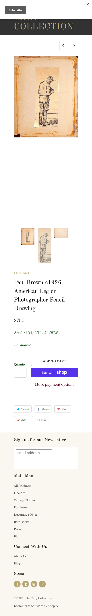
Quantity (19, 364)
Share (45, 409)
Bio (16, 536)
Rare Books (21, 522)
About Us (20, 556)
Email (43, 419)
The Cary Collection (31, 17)
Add (24, 419)
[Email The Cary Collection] (42, 584)
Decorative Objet (25, 514)
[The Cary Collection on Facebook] (17, 584)
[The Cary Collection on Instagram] (34, 584)
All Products (22, 486)
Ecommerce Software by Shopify (36, 606)
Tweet (25, 409)
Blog (17, 563)
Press (17, 529)
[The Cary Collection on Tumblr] (25, 584)
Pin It (65, 409)
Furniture (20, 507)
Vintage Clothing (25, 500)
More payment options (54, 384)
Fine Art (22, 273)
